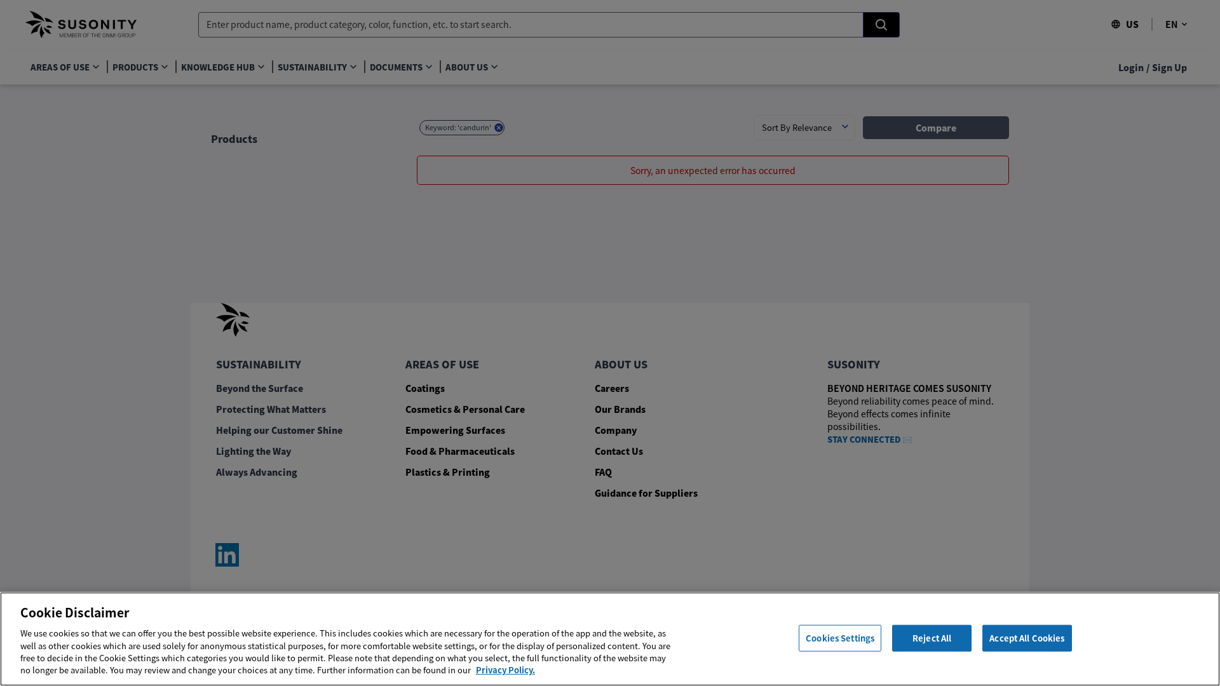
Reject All (931, 638)
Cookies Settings (840, 638)
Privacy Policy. (505, 670)
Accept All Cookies (1026, 638)
